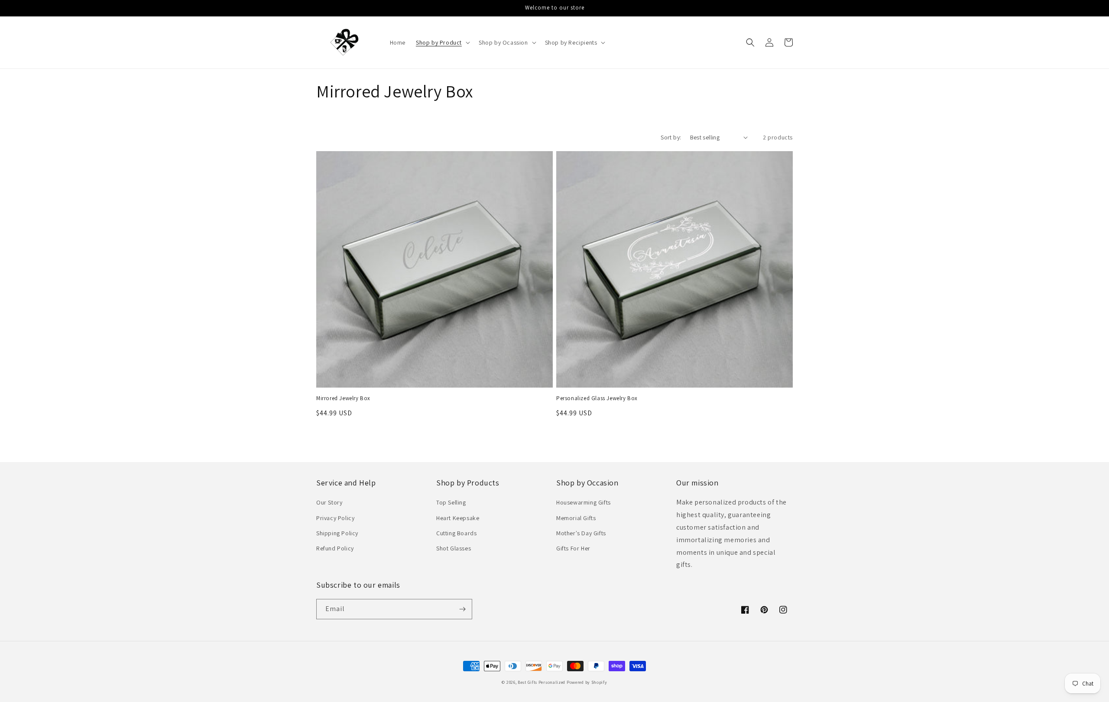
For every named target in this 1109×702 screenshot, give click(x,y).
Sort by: (671, 137)
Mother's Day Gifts (581, 533)
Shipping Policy (337, 533)
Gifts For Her (573, 548)
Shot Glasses (453, 548)
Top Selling (451, 502)
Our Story (329, 502)
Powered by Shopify (587, 682)
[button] (442, 42)
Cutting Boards (456, 533)
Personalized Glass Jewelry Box (597, 398)
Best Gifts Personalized (541, 682)
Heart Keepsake (457, 518)
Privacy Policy (335, 518)
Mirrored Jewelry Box (343, 398)
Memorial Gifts (576, 518)
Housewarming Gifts (583, 502)
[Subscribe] (462, 609)
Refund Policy (335, 548)
